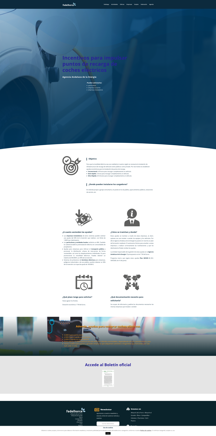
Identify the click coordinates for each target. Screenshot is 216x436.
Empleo (136, 4)
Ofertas (122, 4)
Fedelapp (106, 4)
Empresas (129, 4)
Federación (144, 4)
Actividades (114, 4)
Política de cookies (145, 430)
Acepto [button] (108, 433)
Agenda (151, 4)
